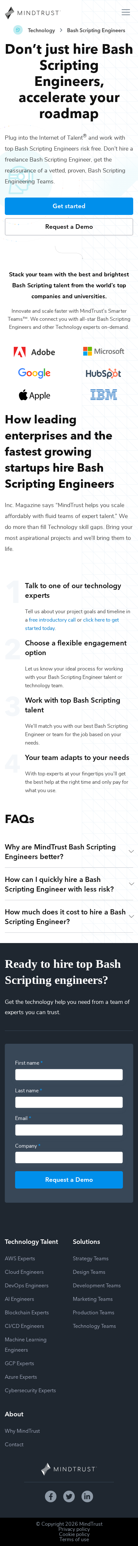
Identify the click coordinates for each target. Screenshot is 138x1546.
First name (29, 1063)
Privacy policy (74, 1529)
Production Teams (93, 1312)
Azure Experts (21, 1376)
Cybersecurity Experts (30, 1389)
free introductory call (52, 620)
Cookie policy (74, 1534)
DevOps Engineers (26, 1285)
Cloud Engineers (24, 1271)
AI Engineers (19, 1298)
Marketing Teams (93, 1298)
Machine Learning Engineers (26, 1344)
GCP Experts (19, 1362)
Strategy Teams (90, 1258)
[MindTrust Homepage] (33, 13)
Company (27, 1146)
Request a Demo (69, 226)
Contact (14, 1444)
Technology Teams (94, 1325)
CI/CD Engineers (24, 1325)
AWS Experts (20, 1258)
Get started (69, 205)
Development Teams (97, 1285)
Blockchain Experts (27, 1312)
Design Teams (89, 1271)
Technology (41, 29)
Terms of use (74, 1539)
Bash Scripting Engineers (96, 29)
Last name (28, 1090)
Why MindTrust (22, 1430)
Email (23, 1118)
